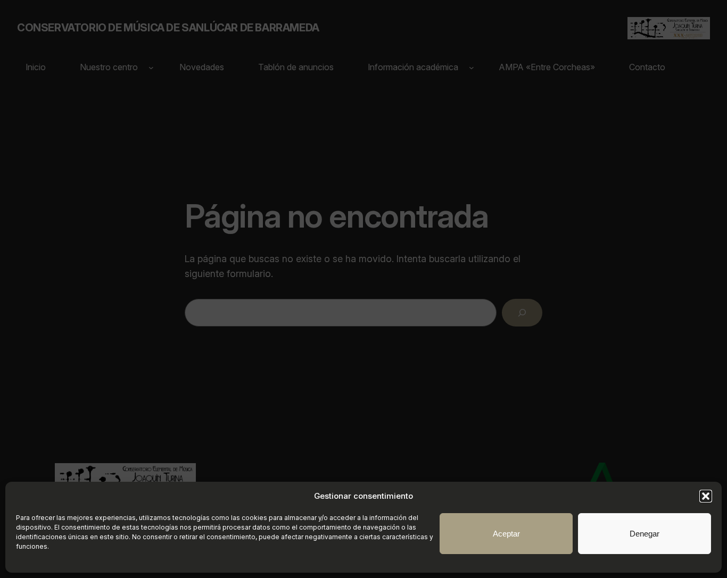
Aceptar (506, 533)
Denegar (644, 533)
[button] (705, 496)
